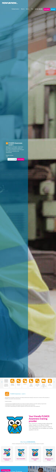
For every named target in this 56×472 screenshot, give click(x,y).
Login (53, 9)
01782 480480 (38, 9)
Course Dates (11, 159)
